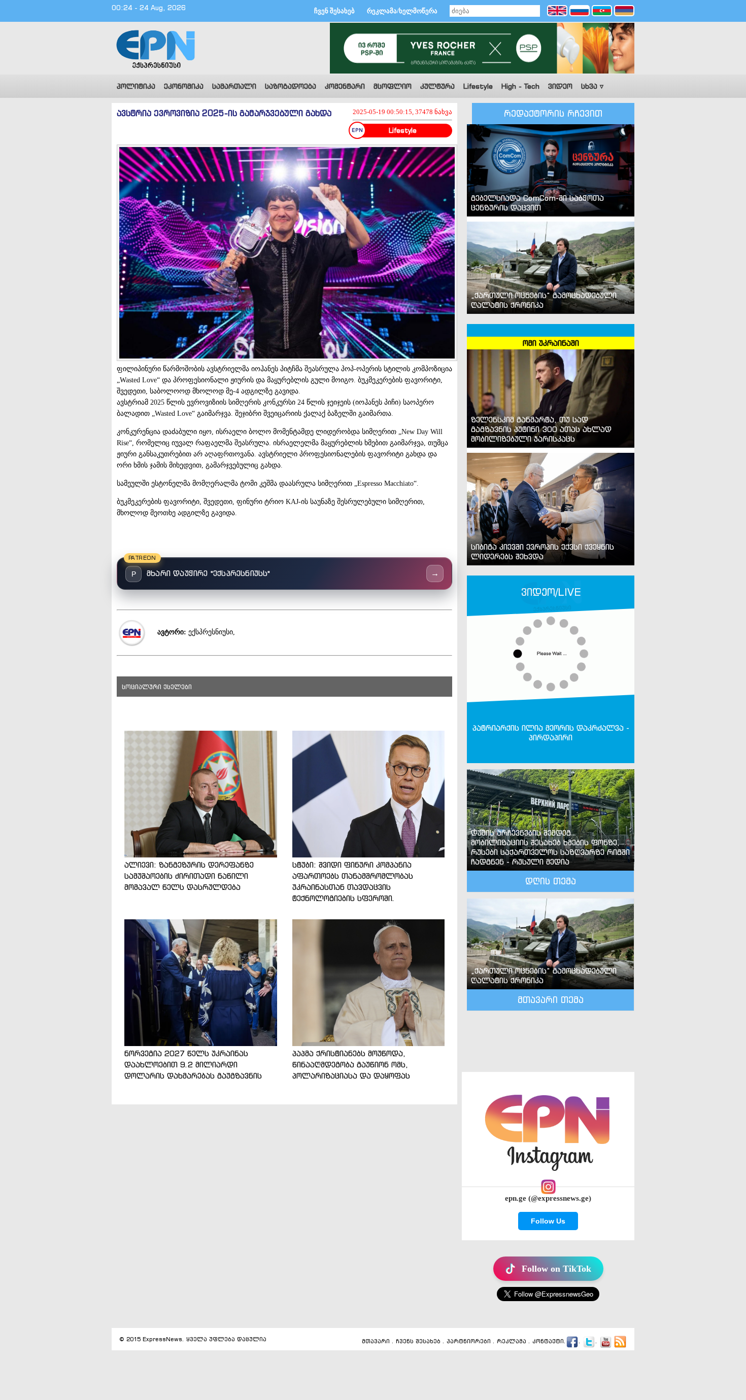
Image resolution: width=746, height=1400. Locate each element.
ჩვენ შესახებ (334, 11)
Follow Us (548, 1221)
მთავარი (376, 1341)
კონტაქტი (548, 1341)
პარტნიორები (469, 1341)
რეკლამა (511, 1341)
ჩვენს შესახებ (418, 1341)
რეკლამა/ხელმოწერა (402, 11)
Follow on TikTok (556, 1269)
